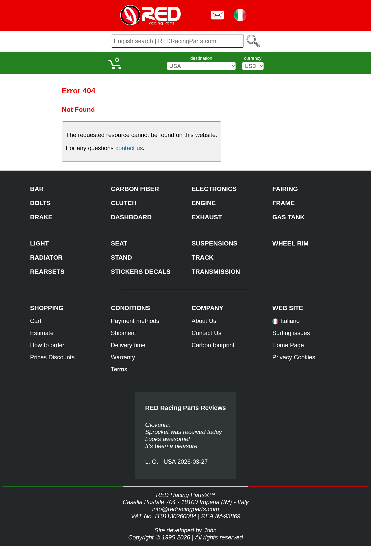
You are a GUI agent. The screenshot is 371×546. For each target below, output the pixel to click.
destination (201, 58)
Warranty (123, 357)
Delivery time (128, 345)
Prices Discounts (52, 357)
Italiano (290, 320)
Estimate (42, 333)
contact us (129, 148)
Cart (35, 320)
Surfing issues (291, 333)
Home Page (288, 345)
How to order (47, 345)
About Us (204, 320)
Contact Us (206, 333)
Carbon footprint (213, 345)
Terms (119, 369)
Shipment (123, 333)
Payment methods (135, 320)
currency (252, 58)
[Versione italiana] (275, 323)
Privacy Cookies (293, 357)
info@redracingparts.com (185, 509)
